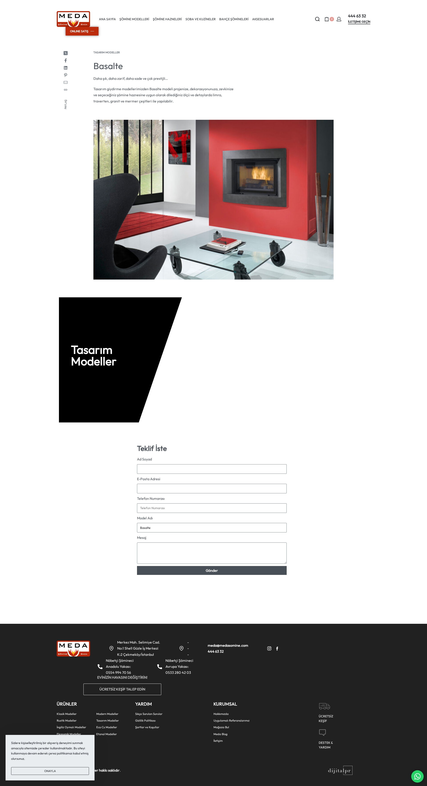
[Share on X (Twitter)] (66, 53)
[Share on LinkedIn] (66, 68)
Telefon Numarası (151, 498)
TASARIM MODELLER (106, 52)
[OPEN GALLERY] (213, 200)
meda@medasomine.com (228, 645)
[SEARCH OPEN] (317, 19)
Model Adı (145, 518)
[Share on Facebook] (66, 60)
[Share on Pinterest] (66, 75)
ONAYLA (50, 771)
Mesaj (141, 537)
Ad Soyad (144, 459)
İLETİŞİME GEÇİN (359, 21)
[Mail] (66, 82)
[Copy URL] (66, 90)
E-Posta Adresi (148, 479)
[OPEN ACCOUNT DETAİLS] (338, 19)
